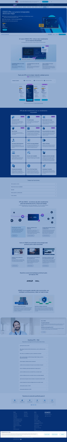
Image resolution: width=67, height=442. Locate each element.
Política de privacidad (20, 435)
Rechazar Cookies (54, 434)
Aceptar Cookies (6, 436)
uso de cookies (7, 435)
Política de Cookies (13, 435)
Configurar (35, 434)
